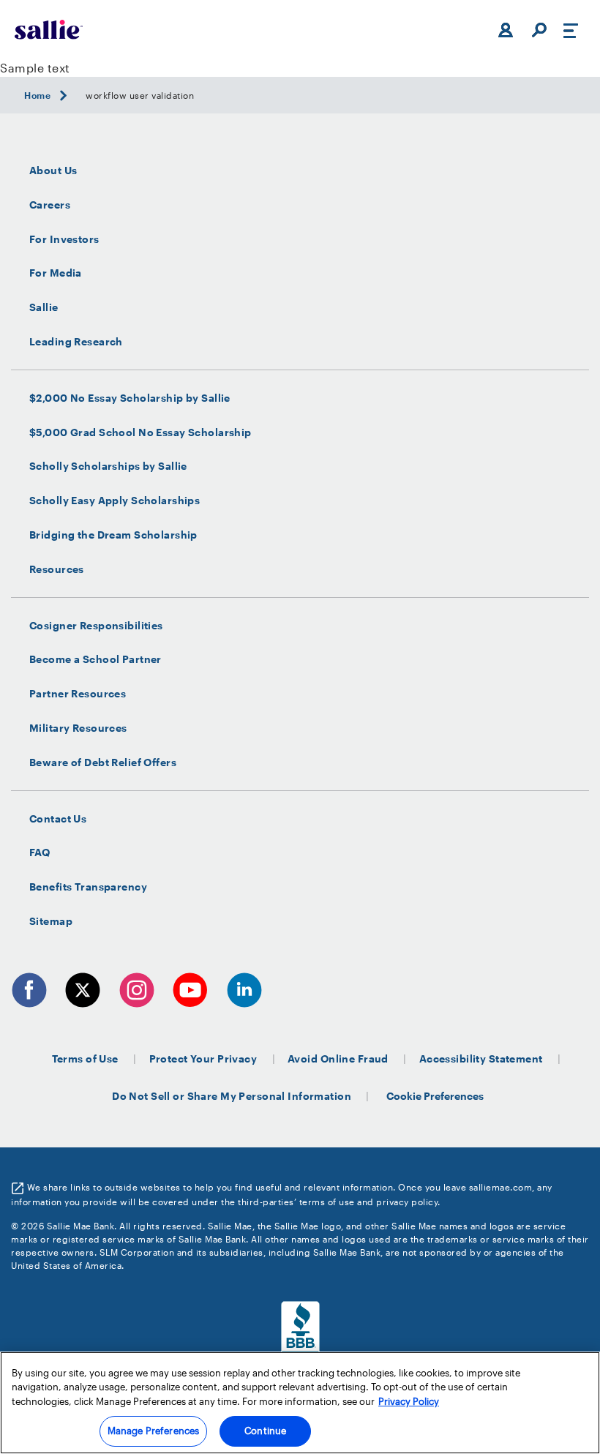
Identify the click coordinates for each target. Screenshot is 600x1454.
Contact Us (57, 819)
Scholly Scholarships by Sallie (108, 466)
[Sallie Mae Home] (49, 30)
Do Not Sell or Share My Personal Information (231, 1096)
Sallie (44, 307)
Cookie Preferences (435, 1096)
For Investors (64, 239)
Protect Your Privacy (203, 1058)
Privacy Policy (408, 1401)
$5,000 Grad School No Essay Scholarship (140, 432)
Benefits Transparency (88, 887)
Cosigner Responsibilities (96, 626)
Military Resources (78, 728)
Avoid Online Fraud (338, 1058)
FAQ (39, 852)
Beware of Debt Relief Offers (102, 762)
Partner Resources (77, 694)
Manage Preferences (153, 1430)
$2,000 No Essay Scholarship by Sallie (129, 398)
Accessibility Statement (481, 1058)
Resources (56, 569)
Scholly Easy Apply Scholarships (114, 500)
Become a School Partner (95, 659)
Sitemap (50, 921)
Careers (49, 205)
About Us (53, 170)
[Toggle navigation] (570, 30)
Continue (265, 1430)
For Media (55, 273)
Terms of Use (85, 1058)
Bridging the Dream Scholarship (113, 535)
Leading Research (76, 342)
